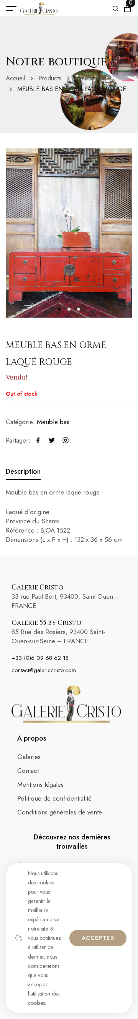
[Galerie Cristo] (39, 8)
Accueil (15, 78)
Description (23, 471)
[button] (59, 309)
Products (49, 78)
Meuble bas (90, 78)
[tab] (23, 471)
